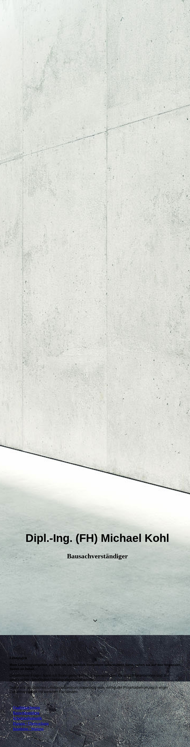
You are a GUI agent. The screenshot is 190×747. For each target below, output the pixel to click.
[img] (95, 317)
